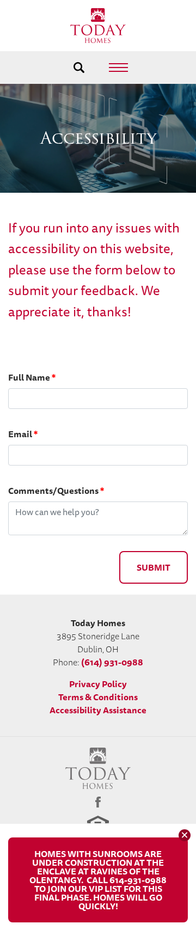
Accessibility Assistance (98, 710)
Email (23, 434)
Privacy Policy (98, 684)
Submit (153, 567)
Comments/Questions (56, 490)
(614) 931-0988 (112, 662)
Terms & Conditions (98, 697)
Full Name (32, 377)
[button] (79, 67)
